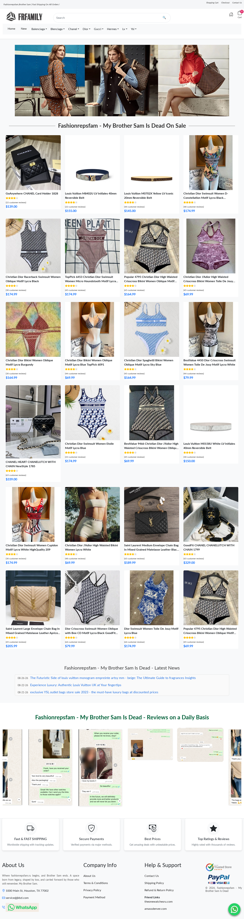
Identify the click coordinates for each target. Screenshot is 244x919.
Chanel (72, 29)
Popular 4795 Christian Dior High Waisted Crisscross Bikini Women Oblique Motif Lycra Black (150, 281)
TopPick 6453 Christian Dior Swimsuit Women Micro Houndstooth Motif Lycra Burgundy (90, 281)
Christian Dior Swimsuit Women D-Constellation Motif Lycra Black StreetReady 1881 (205, 198)
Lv (123, 29)
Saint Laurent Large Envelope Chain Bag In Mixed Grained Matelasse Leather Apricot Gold (33, 633)
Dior (85, 29)
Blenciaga (57, 29)
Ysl (132, 29)
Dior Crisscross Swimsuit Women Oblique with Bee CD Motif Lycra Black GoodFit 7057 (91, 633)
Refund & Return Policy (159, 890)
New (24, 28)
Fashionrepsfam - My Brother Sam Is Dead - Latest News (122, 668)
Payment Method (94, 897)
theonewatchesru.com (159, 901)
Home (11, 28)
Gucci (97, 29)
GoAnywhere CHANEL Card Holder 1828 (32, 193)
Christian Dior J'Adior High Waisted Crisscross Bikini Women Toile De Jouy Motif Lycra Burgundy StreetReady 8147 (209, 281)
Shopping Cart (212, 3)
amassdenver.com (156, 908)
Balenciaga (38, 29)
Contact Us (237, 3)
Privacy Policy (92, 890)
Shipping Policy (154, 883)
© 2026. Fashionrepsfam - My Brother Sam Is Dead (223, 889)
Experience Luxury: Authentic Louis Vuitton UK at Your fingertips (75, 678)
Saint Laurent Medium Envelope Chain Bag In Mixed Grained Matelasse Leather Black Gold (151, 549)
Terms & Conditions (95, 883)
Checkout (225, 3)
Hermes (112, 29)
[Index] (231, 14)
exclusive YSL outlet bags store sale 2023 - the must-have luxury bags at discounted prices (94, 685)
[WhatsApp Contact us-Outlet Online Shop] (234, 909)
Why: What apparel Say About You (54, 692)
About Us (89, 876)
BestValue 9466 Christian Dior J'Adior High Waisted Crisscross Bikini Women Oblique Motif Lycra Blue (151, 448)
